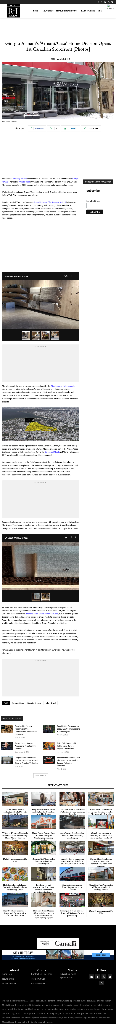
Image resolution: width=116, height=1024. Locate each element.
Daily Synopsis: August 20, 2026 (15, 860)
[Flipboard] (105, 2)
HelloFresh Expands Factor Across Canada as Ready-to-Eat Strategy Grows (15, 887)
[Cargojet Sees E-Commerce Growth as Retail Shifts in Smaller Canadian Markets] (72, 848)
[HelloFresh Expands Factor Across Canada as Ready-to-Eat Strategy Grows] (15, 874)
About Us (7, 973)
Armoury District (20, 179)
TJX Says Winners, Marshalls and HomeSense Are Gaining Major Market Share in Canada (15, 836)
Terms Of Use (38, 978)
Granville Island (40, 202)
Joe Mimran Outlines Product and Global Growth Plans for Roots (15, 812)
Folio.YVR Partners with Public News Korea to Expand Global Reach (66, 746)
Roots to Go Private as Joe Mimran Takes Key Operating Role (43, 861)
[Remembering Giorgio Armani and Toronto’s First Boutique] (7, 746)
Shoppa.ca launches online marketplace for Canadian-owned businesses (43, 812)
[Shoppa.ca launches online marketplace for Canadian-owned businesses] (43, 799)
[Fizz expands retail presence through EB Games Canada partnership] (72, 900)
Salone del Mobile (52, 452)
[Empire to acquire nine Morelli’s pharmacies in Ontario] (72, 874)
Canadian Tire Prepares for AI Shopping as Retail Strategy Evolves (101, 887)
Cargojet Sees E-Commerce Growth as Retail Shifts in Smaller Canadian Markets (72, 861)
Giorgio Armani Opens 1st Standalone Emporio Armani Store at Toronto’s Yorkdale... (26, 760)
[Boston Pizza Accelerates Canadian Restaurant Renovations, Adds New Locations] (101, 848)
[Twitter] (108, 2)
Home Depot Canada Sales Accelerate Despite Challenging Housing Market (43, 836)
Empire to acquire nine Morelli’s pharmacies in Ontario (72, 887)
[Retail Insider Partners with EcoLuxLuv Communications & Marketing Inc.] (49, 729)
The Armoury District (57, 202)
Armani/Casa (24, 182)
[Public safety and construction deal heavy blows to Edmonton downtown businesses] (43, 874)
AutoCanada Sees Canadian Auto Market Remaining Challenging (72, 835)
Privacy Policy (38, 983)
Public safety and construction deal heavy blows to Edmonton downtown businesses (43, 888)
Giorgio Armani (34, 703)
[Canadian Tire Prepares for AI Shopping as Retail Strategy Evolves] (101, 874)
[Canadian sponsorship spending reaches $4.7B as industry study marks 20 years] (101, 822)
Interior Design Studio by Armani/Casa (42, 614)
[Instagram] (112, 2)
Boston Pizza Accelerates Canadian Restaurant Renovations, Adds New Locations (101, 862)
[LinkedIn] (98, 2)
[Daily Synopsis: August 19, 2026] (101, 900)
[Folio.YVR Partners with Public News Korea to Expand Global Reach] (49, 746)
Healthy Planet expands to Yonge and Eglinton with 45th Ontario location (14, 913)
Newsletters (8, 978)
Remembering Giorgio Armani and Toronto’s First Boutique (25, 746)
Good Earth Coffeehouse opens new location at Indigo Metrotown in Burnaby (101, 812)
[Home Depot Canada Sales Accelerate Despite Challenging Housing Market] (43, 822)
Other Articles (9, 983)
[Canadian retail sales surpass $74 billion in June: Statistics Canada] (72, 799)
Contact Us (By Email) (42, 973)
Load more (39, 775)
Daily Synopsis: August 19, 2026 (101, 911)
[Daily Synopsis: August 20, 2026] (15, 848)
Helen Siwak (50, 703)
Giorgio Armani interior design (63, 386)
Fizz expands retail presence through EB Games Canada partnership (72, 913)
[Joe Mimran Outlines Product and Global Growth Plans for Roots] (15, 799)
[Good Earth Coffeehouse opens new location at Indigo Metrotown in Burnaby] (101, 799)
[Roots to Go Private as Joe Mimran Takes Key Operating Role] (43, 848)
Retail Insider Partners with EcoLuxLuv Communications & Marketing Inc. (68, 729)
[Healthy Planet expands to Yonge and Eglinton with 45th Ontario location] (15, 900)
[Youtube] (110, 976)
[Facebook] (102, 2)
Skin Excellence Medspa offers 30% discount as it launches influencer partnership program (43, 914)
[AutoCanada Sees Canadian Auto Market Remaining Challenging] (72, 822)
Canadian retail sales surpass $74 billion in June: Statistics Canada (72, 812)
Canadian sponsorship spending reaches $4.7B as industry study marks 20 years (101, 836)
